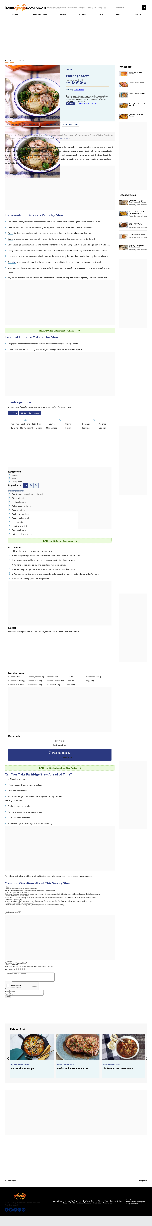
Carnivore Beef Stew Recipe (64, 768)
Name (7, 991)
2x (30, 485)
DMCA (72, 1203)
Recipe (12, 61)
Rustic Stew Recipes (31, 124)
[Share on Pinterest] (81, 82)
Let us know (57, 757)
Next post (142, 1181)
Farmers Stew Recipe (64, 541)
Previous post (11, 1181)
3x (36, 485)
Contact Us (97, 1203)
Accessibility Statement (73, 1201)
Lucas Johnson (79, 90)
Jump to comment (31, 413)
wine (14, 262)
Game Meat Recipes (13, 124)
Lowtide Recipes (116, 1201)
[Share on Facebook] (73, 82)
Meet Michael (57, 1201)
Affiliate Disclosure (84, 1203)
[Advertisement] (76, 37)
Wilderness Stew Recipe (64, 331)
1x (25, 485)
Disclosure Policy (89, 1201)
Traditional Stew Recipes (50, 124)
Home (6, 61)
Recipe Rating (10, 969)
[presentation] (8, 1058)
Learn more (64, 138)
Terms (65, 1203)
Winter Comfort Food (70, 124)
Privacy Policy (103, 1201)
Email (7, 994)
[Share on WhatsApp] (85, 82)
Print (72, 103)
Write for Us (107, 1203)
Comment (8, 973)
